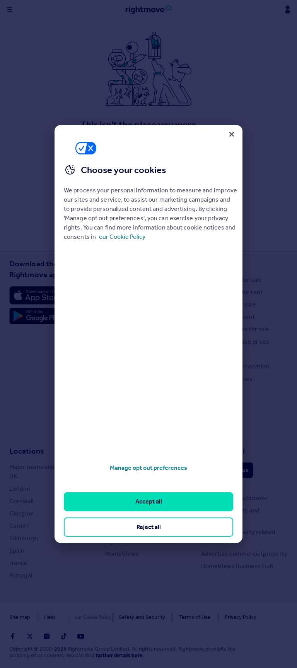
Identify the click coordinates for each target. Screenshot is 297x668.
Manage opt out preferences (148, 467)
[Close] (231, 134)
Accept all (148, 501)
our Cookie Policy (122, 236)
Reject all (149, 527)
